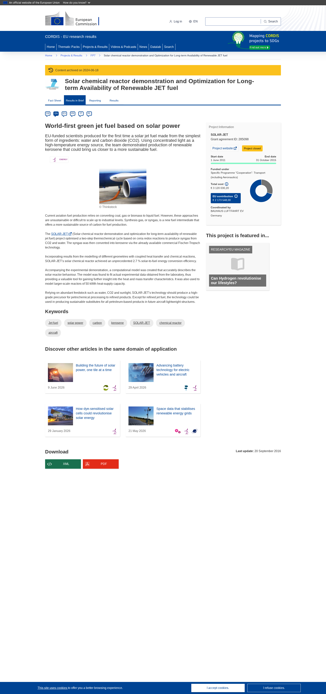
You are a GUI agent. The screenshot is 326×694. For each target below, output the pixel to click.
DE (47, 113)
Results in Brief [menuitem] (75, 100)
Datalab (155, 46)
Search (169, 46)
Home (51, 46)
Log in (178, 21)
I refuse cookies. (274, 687)
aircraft (53, 332)
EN (56, 113)
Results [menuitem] (114, 100)
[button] (193, 21)
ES (64, 113)
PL (89, 113)
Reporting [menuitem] (95, 100)
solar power (75, 322)
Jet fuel (53, 322)
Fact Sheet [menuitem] (54, 100)
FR (72, 113)
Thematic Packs (69, 46)
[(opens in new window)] (75, 18)
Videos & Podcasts (123, 46)
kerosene (117, 322)
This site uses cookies (53, 687)
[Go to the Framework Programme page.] (52, 84)
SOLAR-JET (60, 233)
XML (66, 463)
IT (81, 113)
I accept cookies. (218, 687)
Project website (223, 149)
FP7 (93, 55)
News (143, 46)
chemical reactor (170, 322)
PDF (104, 463)
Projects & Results (95, 46)
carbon (97, 322)
